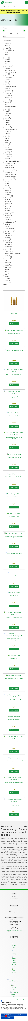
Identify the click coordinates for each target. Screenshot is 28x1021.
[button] (26, 6)
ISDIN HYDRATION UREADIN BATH (14, 374)
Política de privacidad (21, 999)
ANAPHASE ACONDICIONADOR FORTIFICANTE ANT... (14, 804)
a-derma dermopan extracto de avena (14, 575)
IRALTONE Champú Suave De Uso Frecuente (14, 438)
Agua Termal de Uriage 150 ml (14, 457)
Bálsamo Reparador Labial (14, 556)
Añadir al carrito (14, 323)
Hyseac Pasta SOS (14, 658)
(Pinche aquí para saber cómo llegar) (14, 930)
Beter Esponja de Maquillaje (14, 333)
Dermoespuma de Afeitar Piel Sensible (14, 678)
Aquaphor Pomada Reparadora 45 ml (14, 699)
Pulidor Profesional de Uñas (14, 353)
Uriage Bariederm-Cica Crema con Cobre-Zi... (14, 537)
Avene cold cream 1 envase (14, 719)
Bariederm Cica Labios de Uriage (14, 415)
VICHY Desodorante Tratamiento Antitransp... (14, 639)
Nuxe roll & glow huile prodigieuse (14, 617)
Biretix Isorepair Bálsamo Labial (14, 496)
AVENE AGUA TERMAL (14, 516)
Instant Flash (14, 313)
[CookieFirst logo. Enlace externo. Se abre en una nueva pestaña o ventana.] (1, 1001)
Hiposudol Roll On (14, 595)
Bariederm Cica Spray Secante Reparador (14, 760)
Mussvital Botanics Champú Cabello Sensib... (14, 396)
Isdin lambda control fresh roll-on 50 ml (14, 477)
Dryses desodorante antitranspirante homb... (14, 741)
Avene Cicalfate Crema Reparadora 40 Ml (14, 782)
